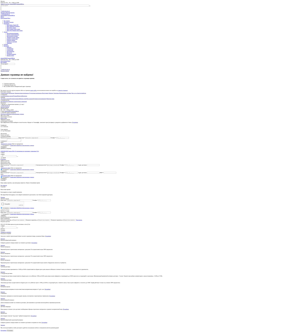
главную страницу (63, 90)
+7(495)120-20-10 (5, 11)
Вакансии (9, 52)
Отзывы (6, 44)
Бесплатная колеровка (12, 33)
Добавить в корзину (6, 232)
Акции (5, 32)
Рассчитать (79, 220)
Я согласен (10, 330)
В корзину (3, 159)
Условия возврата (11, 54)
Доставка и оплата (8, 22)
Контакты (6, 46)
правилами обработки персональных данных (22, 145)
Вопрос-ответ (10, 55)
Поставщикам (10, 51)
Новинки (9, 43)
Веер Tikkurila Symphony (13, 26)
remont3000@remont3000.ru (17, 4)
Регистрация (4, 18)
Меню (2, 16)
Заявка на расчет (5, 4)
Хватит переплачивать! (13, 34)
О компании (10, 48)
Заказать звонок (5, 71)
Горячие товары (11, 40)
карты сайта (33, 90)
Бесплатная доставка (12, 36)
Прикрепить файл (5, 168)
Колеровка (6, 23)
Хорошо (3, 197)
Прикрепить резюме (6, 144)
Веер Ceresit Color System (13, 29)
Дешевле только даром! (13, 37)
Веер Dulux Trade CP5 (12, 25)
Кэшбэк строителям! (12, 39)
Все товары (7, 20)
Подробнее (75, 122)
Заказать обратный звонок (7, 12)
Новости (9, 47)
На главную (4, 185)
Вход (9, 18)
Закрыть (3, 238)
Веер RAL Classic (11, 27)
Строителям (10, 50)
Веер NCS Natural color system (15, 30)
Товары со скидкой (12, 41)
